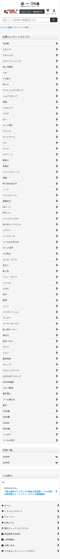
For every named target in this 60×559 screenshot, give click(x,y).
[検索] (53, 20)
